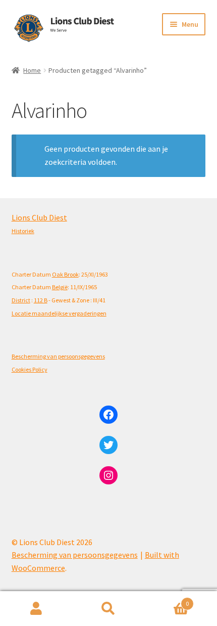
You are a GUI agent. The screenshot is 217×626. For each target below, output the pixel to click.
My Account (36, 609)
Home (32, 70)
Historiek (23, 231)
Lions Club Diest (39, 217)
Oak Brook (65, 274)
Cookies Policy (29, 369)
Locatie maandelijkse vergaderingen (59, 313)
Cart (167, 600)
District (21, 300)
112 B (40, 300)
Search (108, 609)
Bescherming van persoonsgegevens (58, 356)
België (60, 287)
